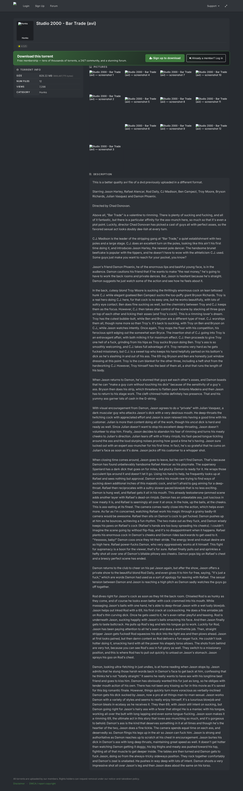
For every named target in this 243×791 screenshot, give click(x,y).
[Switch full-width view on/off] (226, 6)
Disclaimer (19, 783)
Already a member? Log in (207, 58)
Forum (54, 5)
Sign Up (39, 5)
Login (26, 5)
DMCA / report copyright (42, 783)
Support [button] (212, 5)
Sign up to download (167, 58)
